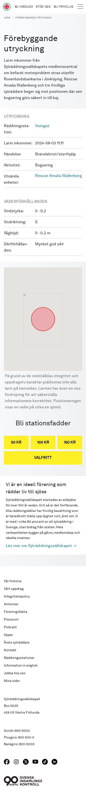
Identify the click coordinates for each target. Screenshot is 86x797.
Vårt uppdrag (14, 589)
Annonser (11, 604)
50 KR (16, 442)
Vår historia (13, 581)
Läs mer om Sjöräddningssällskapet (39, 545)
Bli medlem (24, 6)
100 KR (43, 442)
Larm (7, 17)
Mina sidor (12, 681)
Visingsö (42, 125)
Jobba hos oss (14, 673)
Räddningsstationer (19, 658)
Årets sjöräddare (16, 642)
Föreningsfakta (15, 612)
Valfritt (43, 457)
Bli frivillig (63, 6)
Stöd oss (43, 6)
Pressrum (11, 619)
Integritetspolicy (17, 596)
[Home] (7, 7)
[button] (43, 307)
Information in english (21, 665)
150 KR (70, 442)
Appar (8, 635)
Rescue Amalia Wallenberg (58, 175)
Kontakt (10, 650)
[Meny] (80, 6)
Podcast (10, 627)
